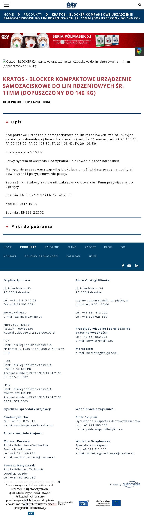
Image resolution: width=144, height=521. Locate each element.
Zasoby (90, 247)
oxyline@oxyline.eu (28, 316)
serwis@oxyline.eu (100, 340)
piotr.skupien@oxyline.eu (104, 429)
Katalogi (73, 256)
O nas (72, 247)
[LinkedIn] (137, 266)
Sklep (92, 256)
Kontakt (10, 256)
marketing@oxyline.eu (102, 353)
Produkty (33, 14)
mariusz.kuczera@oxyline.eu (34, 457)
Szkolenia (52, 247)
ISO (123, 247)
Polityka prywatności (41, 256)
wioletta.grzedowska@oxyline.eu (110, 453)
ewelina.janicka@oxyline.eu (33, 425)
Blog (108, 247)
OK (31, 513)
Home (9, 14)
